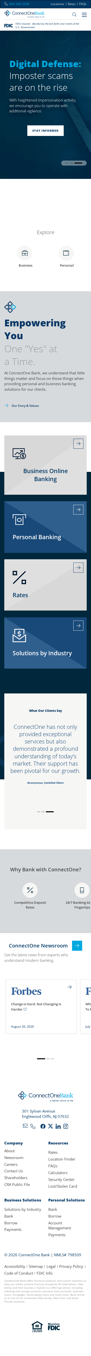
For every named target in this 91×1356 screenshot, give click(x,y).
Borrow (10, 1222)
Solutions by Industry (22, 1209)
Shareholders (15, 1177)
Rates (72, 4)
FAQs (82, 4)
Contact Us (13, 1170)
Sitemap (36, 1266)
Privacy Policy (71, 1266)
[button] (67, 163)
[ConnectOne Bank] (45, 1097)
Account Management (59, 1225)
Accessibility (14, 1266)
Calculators (57, 1172)
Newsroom (14, 1157)
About (9, 1150)
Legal (51, 1266)
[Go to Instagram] (65, 1127)
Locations (57, 4)
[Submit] (78, 444)
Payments (12, 1229)
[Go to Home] (24, 15)
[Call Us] (32, 1127)
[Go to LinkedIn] (58, 1127)
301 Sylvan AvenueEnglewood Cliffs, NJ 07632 (45, 1114)
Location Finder (61, 1159)
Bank (8, 1216)
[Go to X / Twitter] (50, 1127)
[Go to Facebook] (43, 1127)
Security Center (61, 1179)
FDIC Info (45, 1273)
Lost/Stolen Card (62, 1186)
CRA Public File (17, 1184)
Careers (10, 1164)
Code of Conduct (18, 1273)
